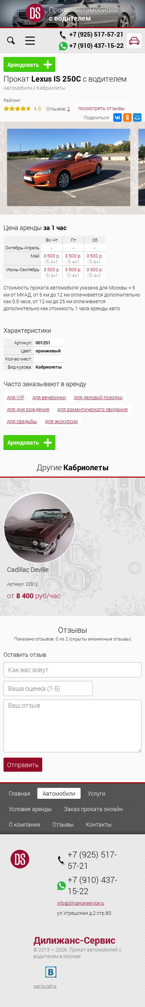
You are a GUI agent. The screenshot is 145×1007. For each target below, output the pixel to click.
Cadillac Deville (28, 569)
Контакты (99, 824)
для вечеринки (49, 397)
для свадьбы (22, 421)
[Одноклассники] (127, 117)
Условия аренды (30, 808)
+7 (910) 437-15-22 (96, 45)
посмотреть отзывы (101, 108)
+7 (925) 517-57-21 (96, 34)
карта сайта (44, 986)
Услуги (96, 793)
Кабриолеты (51, 87)
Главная (19, 793)
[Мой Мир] (137, 117)
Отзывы (63, 824)
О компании (24, 824)
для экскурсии (61, 421)
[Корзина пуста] (134, 40)
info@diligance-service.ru (80, 903)
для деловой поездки (98, 397)
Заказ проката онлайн (93, 808)
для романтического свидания (92, 409)
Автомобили (18, 87)
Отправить (23, 764)
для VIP (15, 397)
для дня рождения (28, 409)
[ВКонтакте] (117, 117)
